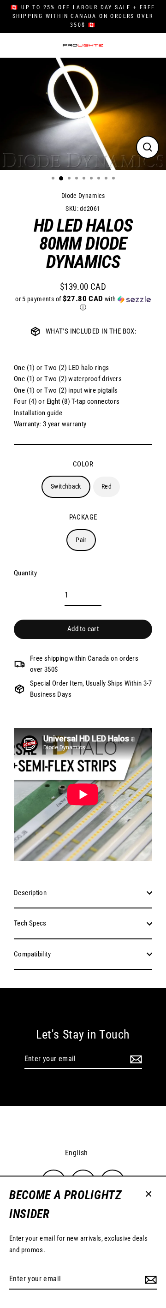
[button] (83, 303)
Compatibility (32, 954)
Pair (81, 540)
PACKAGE (83, 517)
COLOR (83, 464)
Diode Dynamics (83, 195)
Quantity (25, 573)
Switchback (66, 486)
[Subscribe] (149, 1279)
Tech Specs (30, 923)
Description (30, 893)
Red (106, 486)
